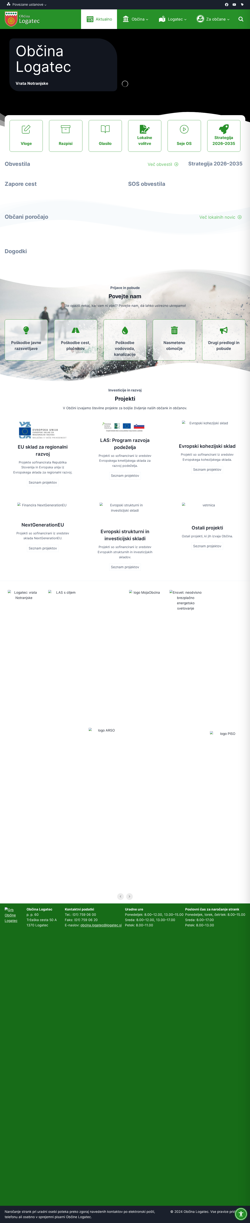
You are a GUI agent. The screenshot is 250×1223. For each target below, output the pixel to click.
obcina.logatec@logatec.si (101, 925)
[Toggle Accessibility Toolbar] (241, 1214)
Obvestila (17, 164)
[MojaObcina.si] (242, 4)
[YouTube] (234, 4)
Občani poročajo (26, 216)
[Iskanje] (241, 19)
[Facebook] (226, 4)
